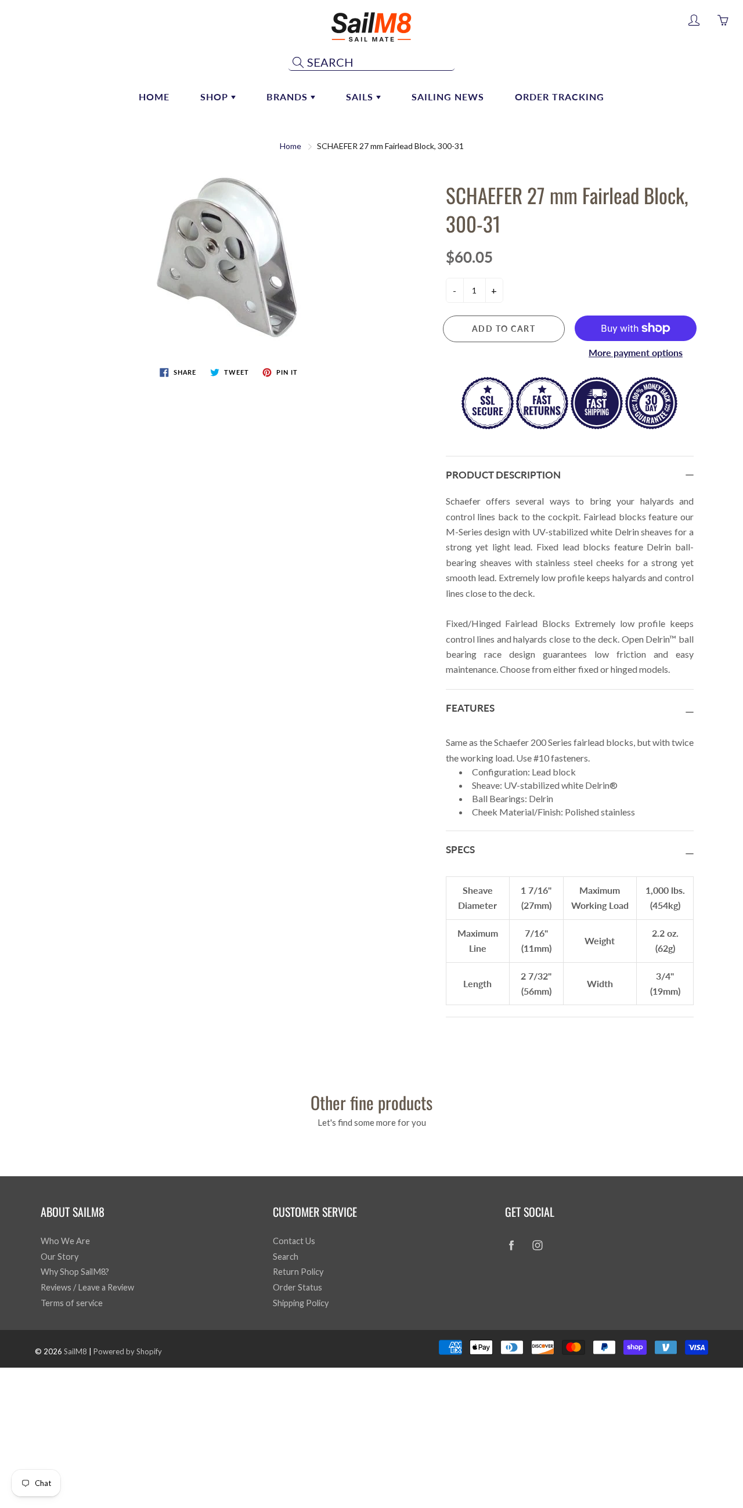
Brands (288, 96)
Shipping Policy (301, 1303)
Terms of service (72, 1303)
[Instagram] (537, 1245)
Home (154, 96)
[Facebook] (511, 1245)
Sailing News (448, 96)
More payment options (636, 352)
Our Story (59, 1257)
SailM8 (75, 1351)
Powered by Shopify (127, 1351)
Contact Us (294, 1241)
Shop (215, 96)
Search (285, 1257)
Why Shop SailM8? (75, 1272)
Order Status (297, 1287)
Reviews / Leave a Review (87, 1287)
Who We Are (65, 1241)
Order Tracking (559, 96)
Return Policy (298, 1272)
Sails (361, 96)
